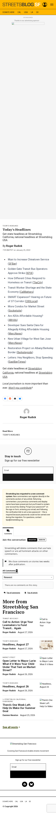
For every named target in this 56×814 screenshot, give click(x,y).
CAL (19, 12)
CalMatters (26, 291)
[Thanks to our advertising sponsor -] (28, 120)
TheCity (37, 282)
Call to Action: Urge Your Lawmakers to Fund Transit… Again (18, 625)
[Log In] (44, 4)
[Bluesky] (31, 784)
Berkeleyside (24, 352)
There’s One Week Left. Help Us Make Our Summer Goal (19, 708)
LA (32, 12)
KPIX (29, 273)
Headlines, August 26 (16, 686)
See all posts (10, 727)
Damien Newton (10, 715)
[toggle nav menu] (51, 5)
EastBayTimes (17, 361)
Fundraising (8, 701)
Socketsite (15, 310)
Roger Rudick (14, 245)
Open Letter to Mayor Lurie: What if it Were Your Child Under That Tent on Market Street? (19, 665)
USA (26, 12)
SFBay (12, 263)
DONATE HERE (8, 12)
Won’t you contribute (20, 387)
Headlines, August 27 (16, 644)
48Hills (13, 320)
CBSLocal (31, 301)
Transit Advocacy (10, 618)
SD (37, 12)
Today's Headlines (10, 226)
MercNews (15, 333)
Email (6, 470)
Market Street (9, 657)
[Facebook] (24, 784)
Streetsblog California (14, 699)
